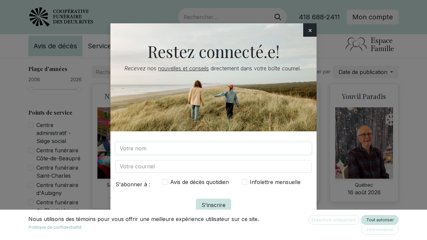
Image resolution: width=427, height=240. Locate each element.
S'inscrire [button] (213, 205)
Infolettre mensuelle (275, 182)
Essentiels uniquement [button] (334, 219)
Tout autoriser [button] (380, 219)
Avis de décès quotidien (199, 182)
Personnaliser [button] (380, 229)
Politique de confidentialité (55, 227)
